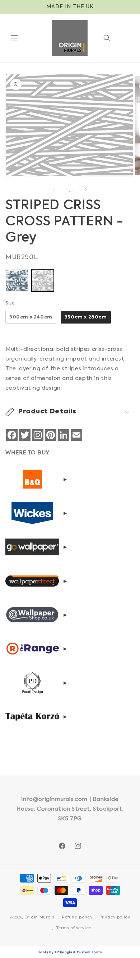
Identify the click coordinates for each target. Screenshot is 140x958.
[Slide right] (86, 190)
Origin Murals (39, 918)
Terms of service (73, 928)
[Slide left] (54, 190)
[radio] (16, 280)
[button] (14, 38)
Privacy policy (114, 918)
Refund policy (77, 918)
